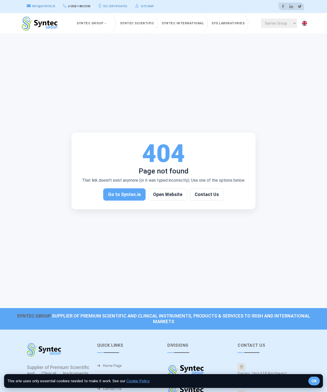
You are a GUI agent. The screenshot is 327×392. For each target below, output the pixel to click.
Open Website (167, 194)
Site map (147, 6)
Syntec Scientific (137, 23)
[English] (305, 23)
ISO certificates (115, 6)
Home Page (112, 366)
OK (314, 381)
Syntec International (183, 23)
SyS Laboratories (228, 23)
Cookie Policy (137, 381)
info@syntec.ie (43, 6)
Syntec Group (90, 23)
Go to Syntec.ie (124, 194)
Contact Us (207, 194)
